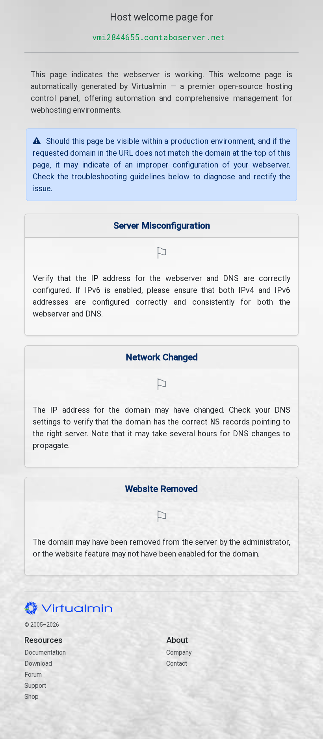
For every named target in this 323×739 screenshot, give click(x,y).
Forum (33, 674)
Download (38, 663)
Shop (31, 696)
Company (179, 652)
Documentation (45, 652)
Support (35, 685)
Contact (203, 686)
